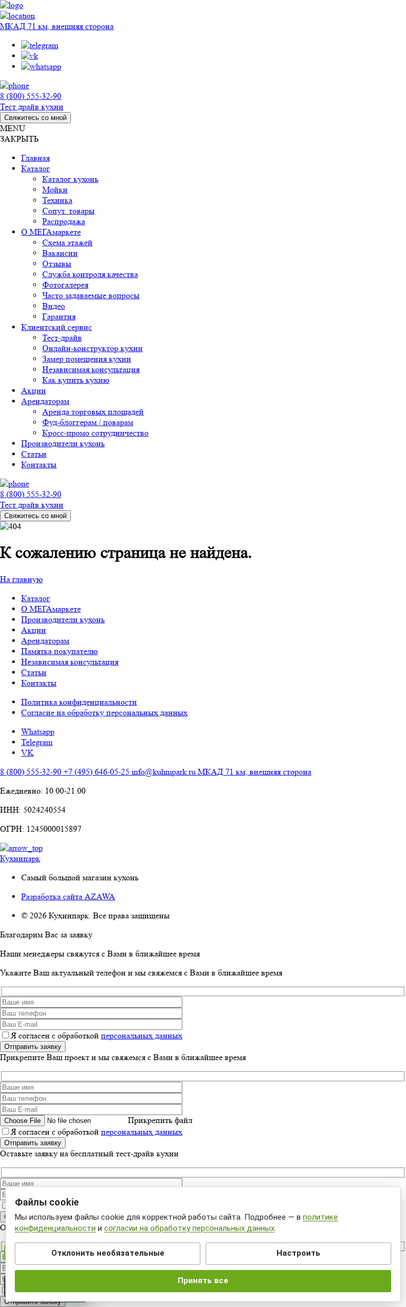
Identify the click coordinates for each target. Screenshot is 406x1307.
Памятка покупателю (59, 651)
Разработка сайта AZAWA (68, 896)
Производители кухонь (63, 619)
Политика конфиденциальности (79, 702)
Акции (33, 630)
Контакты (39, 683)
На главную (21, 579)
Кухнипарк (20, 858)
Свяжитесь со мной (35, 118)
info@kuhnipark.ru (165, 772)
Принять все (203, 1280)
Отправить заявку (32, 1047)
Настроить (298, 1253)
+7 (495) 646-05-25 (97, 772)
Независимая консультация (69, 662)
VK (27, 753)
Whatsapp (37, 731)
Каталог (35, 598)
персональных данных (141, 1035)
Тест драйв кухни (31, 107)
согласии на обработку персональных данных (189, 1228)
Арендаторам (45, 641)
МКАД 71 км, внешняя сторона (57, 26)
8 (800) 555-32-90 (30, 96)
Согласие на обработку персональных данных (104, 712)
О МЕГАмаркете (51, 609)
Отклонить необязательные (107, 1253)
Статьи (34, 672)
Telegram (36, 742)
